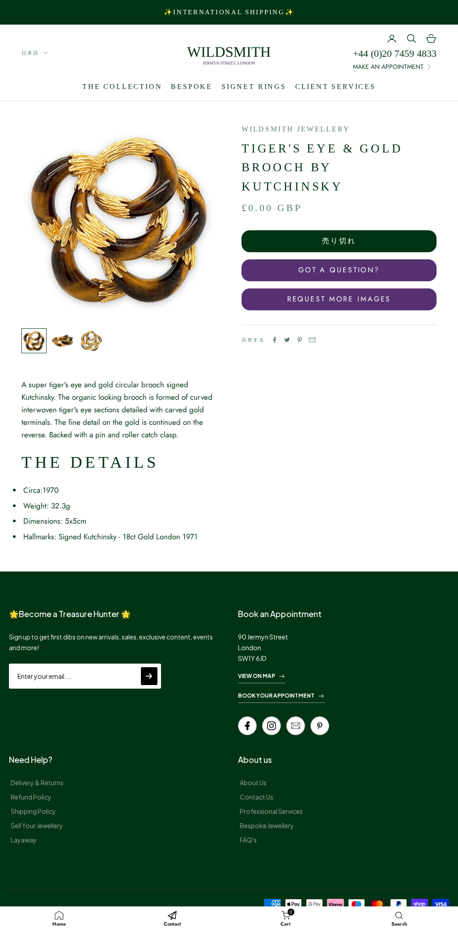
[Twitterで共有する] (287, 339)
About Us (253, 783)
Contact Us (256, 797)
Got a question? (339, 270)
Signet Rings (253, 86)
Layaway (24, 840)
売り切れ (339, 241)
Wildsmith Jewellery (296, 129)
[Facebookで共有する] (274, 339)
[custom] (271, 725)
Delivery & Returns (37, 783)
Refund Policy (31, 797)
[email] (295, 725)
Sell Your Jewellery (37, 825)
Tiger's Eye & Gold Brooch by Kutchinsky (322, 167)
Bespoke (191, 86)
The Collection (122, 86)
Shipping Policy (33, 811)
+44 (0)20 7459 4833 (395, 53)
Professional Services (271, 811)
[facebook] (247, 725)
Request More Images (339, 299)
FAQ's (248, 840)
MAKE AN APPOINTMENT (388, 66)
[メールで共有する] (312, 339)
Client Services (335, 86)
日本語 (30, 52)
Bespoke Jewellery (267, 825)
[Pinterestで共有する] (299, 339)
